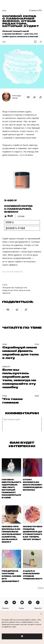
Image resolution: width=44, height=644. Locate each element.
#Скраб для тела (21, 287)
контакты (5, 608)
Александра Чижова (16, 97)
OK (22, 636)
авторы (21, 608)
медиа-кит (38, 608)
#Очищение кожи (8, 287)
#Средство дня (8, 290)
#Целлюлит (7, 293)
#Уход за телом (24, 290)
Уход (4, 10)
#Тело (16, 290)
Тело (4, 42)
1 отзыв (21, 216)
